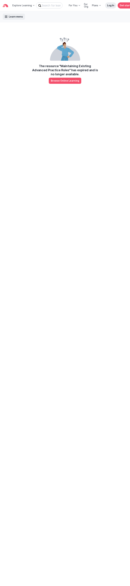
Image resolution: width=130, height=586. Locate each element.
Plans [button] (95, 5)
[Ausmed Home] (5, 5)
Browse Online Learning (65, 80)
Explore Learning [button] (22, 5)
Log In (110, 5)
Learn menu (16, 16)
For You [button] (73, 5)
